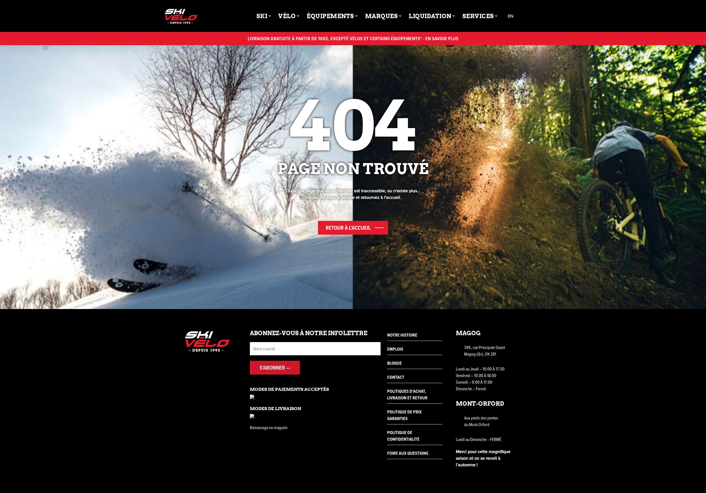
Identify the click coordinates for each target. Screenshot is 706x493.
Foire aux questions (407, 453)
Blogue (394, 363)
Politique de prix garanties (404, 415)
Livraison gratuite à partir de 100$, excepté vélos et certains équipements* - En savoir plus (353, 38)
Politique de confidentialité (403, 435)
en (510, 16)
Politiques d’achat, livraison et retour (407, 394)
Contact (395, 377)
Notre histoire (402, 335)
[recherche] (527, 16)
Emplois (395, 349)
